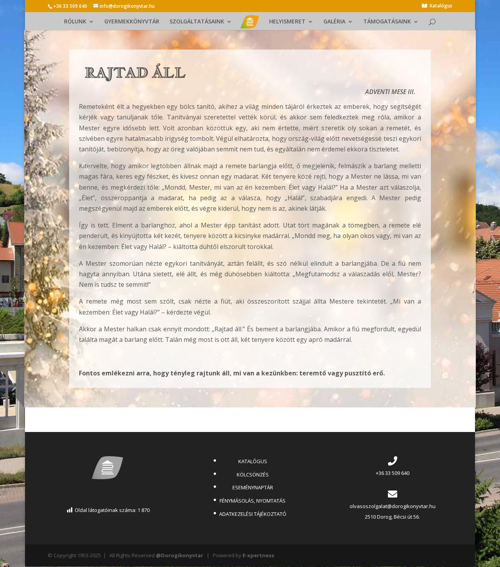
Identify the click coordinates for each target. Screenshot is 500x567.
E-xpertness (258, 555)
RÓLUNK (75, 22)
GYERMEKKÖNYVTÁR (131, 22)
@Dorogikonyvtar (179, 555)
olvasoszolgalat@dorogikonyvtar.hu (393, 506)
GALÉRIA (334, 22)
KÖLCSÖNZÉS (253, 474)
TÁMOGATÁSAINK (387, 22)
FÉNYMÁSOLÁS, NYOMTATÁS (253, 500)
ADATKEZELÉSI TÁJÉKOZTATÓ (252, 513)
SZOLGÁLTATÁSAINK (197, 22)
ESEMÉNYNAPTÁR (252, 487)
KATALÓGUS (252, 461)
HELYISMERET (287, 22)
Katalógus (441, 6)
